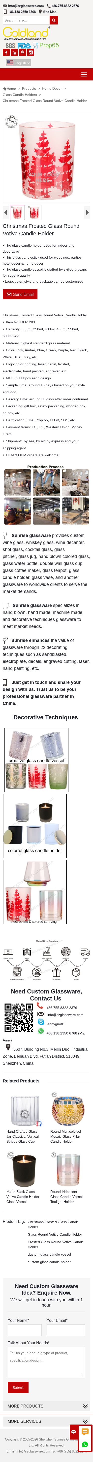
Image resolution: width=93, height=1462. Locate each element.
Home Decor (52, 88)
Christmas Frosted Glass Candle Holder (53, 1224)
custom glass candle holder (49, 1262)
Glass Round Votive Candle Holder (55, 1234)
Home (9, 89)
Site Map (50, 12)
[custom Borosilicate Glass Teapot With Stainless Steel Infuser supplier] (46, 980)
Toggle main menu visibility (84, 74)
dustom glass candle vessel (49, 1254)
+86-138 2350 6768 (22, 12)
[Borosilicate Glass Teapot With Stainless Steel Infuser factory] (46, 524)
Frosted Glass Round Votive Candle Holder (56, 1244)
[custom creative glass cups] (36, 790)
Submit (18, 1388)
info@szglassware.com (26, 6)
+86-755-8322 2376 (65, 6)
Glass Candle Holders (20, 95)
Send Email (20, 294)
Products (29, 88)
